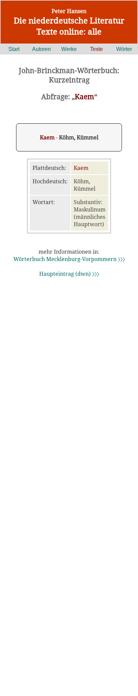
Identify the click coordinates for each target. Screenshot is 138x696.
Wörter (124, 49)
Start (13, 49)
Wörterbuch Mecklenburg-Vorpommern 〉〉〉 (69, 259)
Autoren (41, 49)
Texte (96, 49)
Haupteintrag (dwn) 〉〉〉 (69, 273)
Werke (69, 49)
